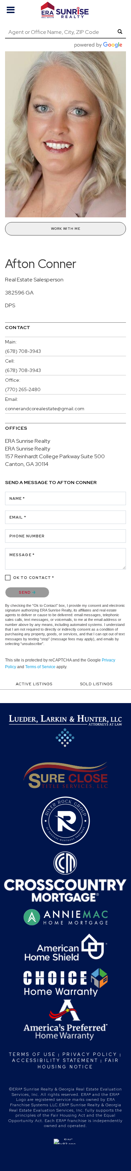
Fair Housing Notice (78, 1064)
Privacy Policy (90, 1054)
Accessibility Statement (55, 1060)
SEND (25, 592)
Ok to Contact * (33, 577)
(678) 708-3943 (23, 351)
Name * (17, 498)
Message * (22, 554)
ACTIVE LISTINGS (34, 684)
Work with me (65, 228)
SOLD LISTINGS (96, 684)
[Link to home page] (65, 10)
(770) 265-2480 (23, 389)
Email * (17, 517)
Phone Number (27, 536)
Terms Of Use (32, 1054)
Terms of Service (40, 666)
